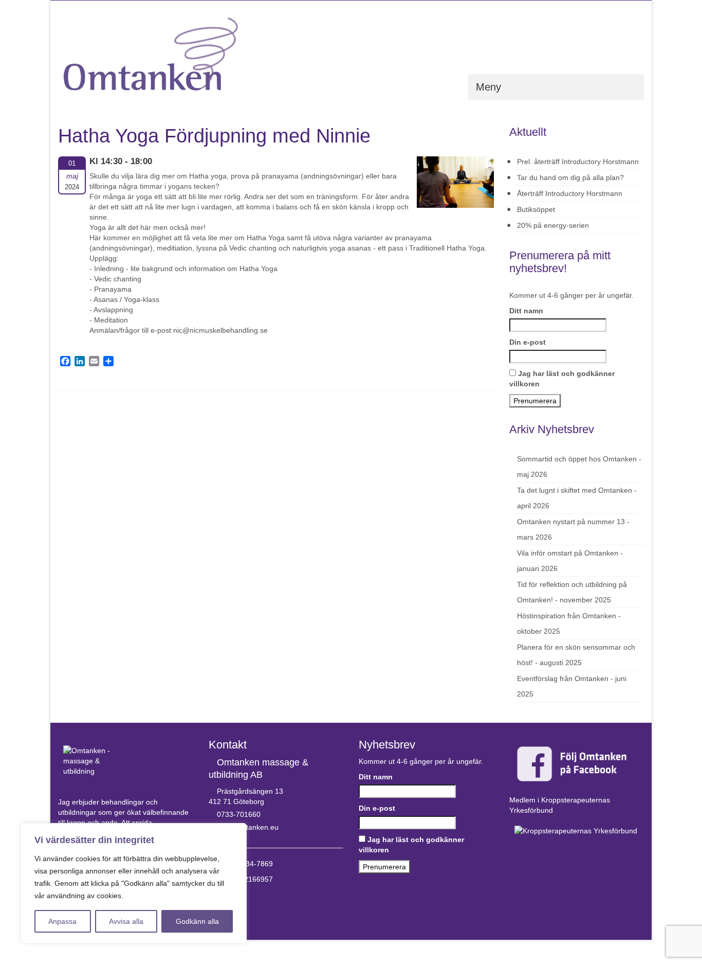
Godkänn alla (197, 921)
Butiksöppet (536, 209)
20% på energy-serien (553, 225)
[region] (134, 883)
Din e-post (527, 342)
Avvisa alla (126, 921)
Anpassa (62, 921)
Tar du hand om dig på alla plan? (570, 177)
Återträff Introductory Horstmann (569, 193)
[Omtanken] (150, 54)
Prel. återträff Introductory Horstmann (578, 161)
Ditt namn (526, 311)
